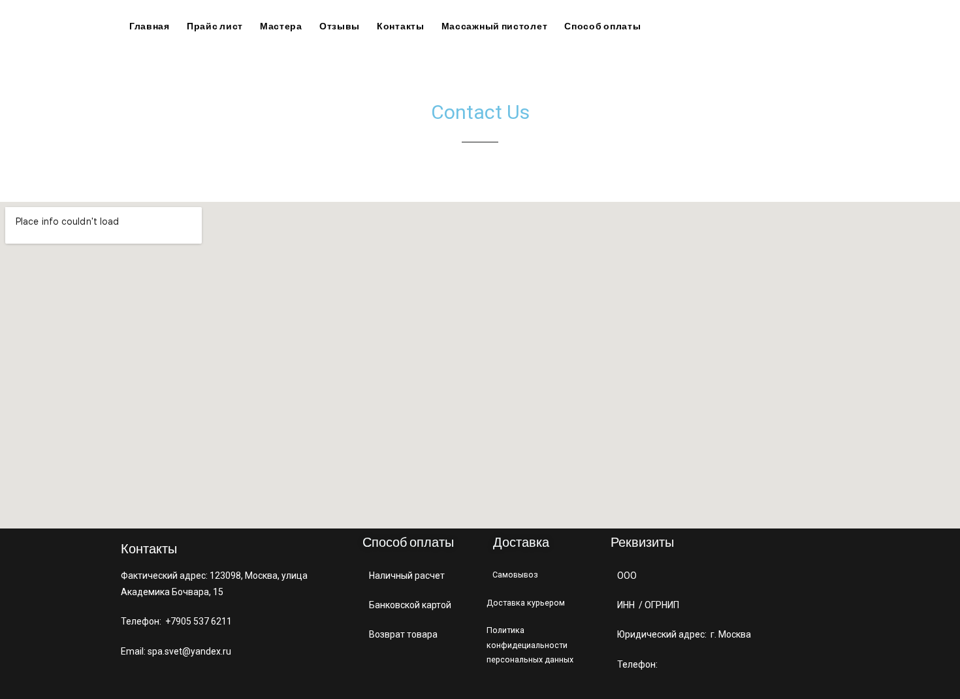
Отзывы (339, 25)
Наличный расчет (407, 575)
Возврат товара (404, 634)
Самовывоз (515, 574)
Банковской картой (410, 605)
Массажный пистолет (494, 25)
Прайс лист (215, 25)
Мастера (281, 25)
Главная (149, 25)
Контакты (400, 25)
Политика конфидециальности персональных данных (530, 644)
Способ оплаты (602, 25)
